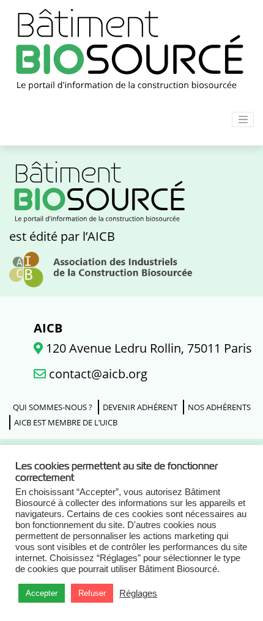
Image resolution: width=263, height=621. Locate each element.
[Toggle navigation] (243, 120)
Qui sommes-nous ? (52, 407)
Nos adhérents (219, 407)
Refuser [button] (92, 593)
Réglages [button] (138, 593)
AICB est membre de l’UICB (65, 422)
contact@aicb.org (96, 374)
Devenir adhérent (140, 407)
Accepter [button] (41, 593)
